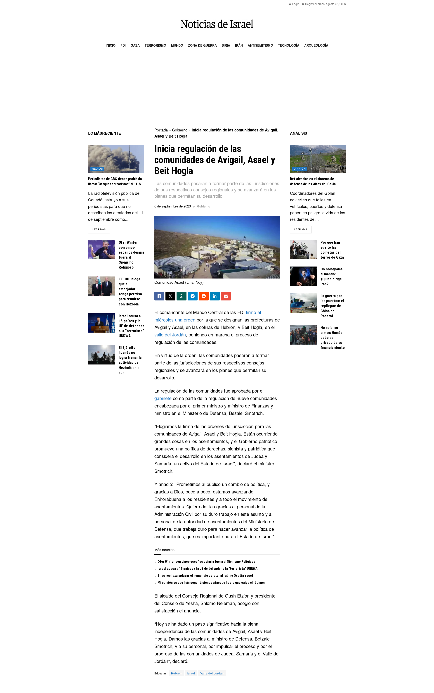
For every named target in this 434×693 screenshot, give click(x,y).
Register (310, 4)
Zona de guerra (202, 45)
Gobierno (179, 130)
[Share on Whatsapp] (181, 296)
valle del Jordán (170, 334)
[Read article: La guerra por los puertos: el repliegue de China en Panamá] (303, 303)
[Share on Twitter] (170, 296)
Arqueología (316, 45)
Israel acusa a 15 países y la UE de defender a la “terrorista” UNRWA (207, 569)
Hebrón (176, 673)
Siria (226, 45)
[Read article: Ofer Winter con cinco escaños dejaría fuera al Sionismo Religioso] (101, 249)
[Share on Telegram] (193, 296)
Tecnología (288, 45)
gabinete (163, 398)
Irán (239, 45)
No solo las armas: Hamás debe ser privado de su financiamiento (333, 337)
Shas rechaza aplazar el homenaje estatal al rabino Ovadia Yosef (205, 576)
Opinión (300, 168)
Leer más (101, 229)
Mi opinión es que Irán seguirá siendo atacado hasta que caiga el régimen (212, 583)
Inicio (111, 45)
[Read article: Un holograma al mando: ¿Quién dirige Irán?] (303, 276)
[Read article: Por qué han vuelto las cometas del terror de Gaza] (303, 249)
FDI (123, 45)
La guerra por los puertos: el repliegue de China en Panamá (332, 305)
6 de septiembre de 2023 (172, 206)
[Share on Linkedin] (215, 296)
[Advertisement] (217, 89)
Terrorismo (155, 45)
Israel (191, 673)
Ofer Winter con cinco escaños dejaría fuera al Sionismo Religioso (206, 562)
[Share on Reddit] (204, 296)
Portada (161, 130)
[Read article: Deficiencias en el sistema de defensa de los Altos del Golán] (318, 159)
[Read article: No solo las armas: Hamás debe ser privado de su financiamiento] (303, 335)
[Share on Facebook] (159, 296)
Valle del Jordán (212, 673)
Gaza (135, 45)
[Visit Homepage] (217, 23)
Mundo (177, 45)
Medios (97, 168)
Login (295, 4)
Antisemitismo (260, 45)
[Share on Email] (226, 296)
